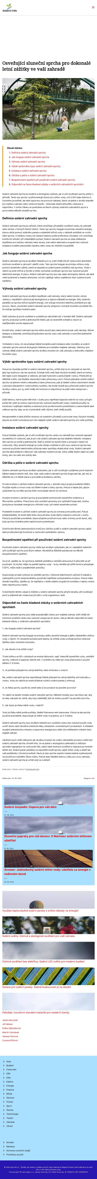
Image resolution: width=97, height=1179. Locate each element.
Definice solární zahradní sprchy (28, 152)
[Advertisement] (48, 32)
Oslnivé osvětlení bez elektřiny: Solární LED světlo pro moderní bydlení (43, 961)
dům (93, 778)
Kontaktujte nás (32, 769)
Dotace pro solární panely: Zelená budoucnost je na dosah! (36, 987)
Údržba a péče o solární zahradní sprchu (32, 175)
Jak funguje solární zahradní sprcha (30, 157)
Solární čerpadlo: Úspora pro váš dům (30, 807)
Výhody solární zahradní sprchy (28, 161)
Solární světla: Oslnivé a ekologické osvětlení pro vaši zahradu (38, 936)
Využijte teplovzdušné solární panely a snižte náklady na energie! (40, 910)
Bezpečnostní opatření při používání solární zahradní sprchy (43, 179)
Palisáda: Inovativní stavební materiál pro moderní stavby (35, 1012)
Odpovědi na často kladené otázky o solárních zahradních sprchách (47, 184)
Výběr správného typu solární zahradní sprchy (36, 166)
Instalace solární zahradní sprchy (29, 170)
